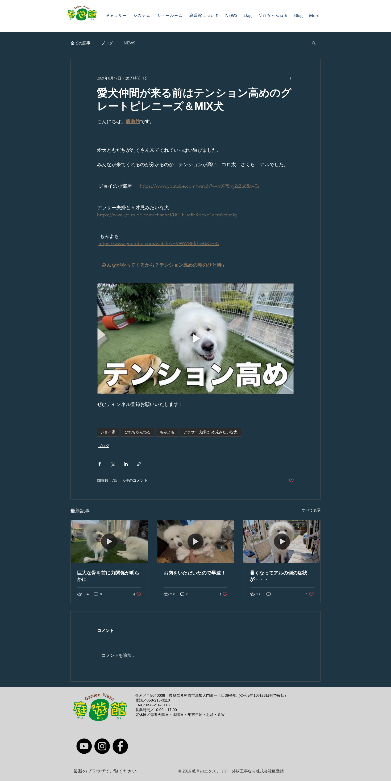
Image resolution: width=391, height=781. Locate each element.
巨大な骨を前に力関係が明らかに (108, 576)
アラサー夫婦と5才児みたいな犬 (211, 432)
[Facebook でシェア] (99, 464)
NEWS (129, 42)
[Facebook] (120, 746)
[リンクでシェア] (138, 464)
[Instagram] (102, 746)
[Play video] (195, 338)
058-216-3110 (158, 700)
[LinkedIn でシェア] (125, 464)
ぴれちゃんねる (137, 432)
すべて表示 (311, 510)
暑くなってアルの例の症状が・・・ (278, 576)
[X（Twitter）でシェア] (112, 464)
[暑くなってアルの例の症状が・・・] (281, 541)
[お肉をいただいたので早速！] (195, 541)
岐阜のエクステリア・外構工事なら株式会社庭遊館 (238, 771)
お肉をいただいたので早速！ (195, 573)
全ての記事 (80, 42)
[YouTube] (84, 746)
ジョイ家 (108, 432)
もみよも (167, 432)
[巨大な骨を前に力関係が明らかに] (109, 541)
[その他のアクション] (291, 78)
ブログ (107, 42)
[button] (313, 43)
